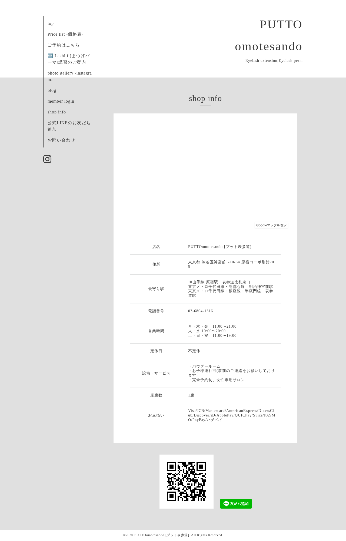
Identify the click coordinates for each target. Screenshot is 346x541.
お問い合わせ (61, 140)
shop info (57, 112)
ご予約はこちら (64, 45)
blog (52, 90)
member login (61, 101)
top (51, 23)
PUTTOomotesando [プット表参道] (161, 535)
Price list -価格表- (65, 34)
